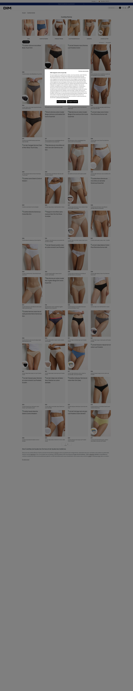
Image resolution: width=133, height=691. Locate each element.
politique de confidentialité (62, 97)
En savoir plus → (61, 101)
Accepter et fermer (72, 101)
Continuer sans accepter (83, 71)
